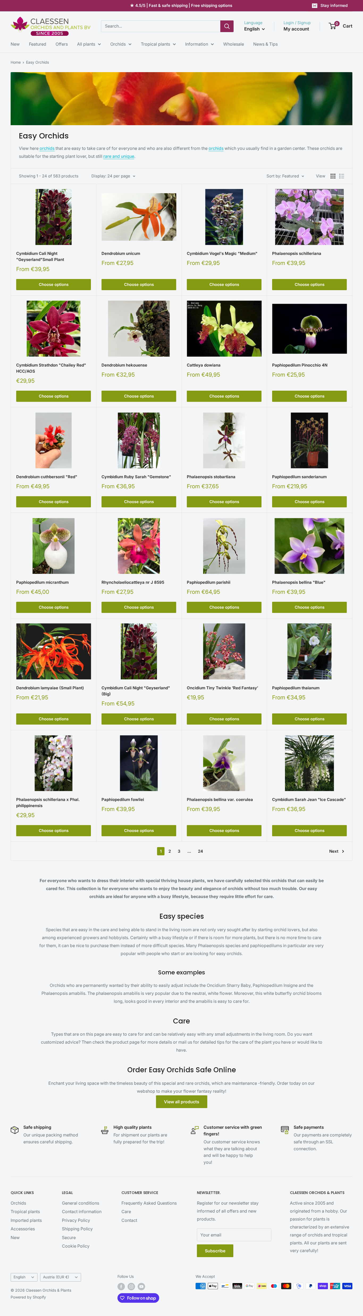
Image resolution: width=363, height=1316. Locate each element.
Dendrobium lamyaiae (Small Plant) (50, 687)
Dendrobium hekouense (124, 365)
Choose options (54, 284)
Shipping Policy (77, 1228)
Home (16, 62)
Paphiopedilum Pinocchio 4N (299, 365)
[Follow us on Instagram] (131, 1286)
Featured (37, 44)
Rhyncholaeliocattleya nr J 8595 (133, 582)
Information (196, 44)
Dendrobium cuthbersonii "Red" (46, 476)
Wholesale (233, 44)
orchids (47, 148)
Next (333, 851)
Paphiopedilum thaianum (295, 687)
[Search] (227, 26)
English (20, 1277)
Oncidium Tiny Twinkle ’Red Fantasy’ (222, 687)
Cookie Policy (76, 1246)
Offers (62, 44)
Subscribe (215, 1250)
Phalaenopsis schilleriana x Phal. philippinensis (48, 802)
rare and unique (118, 156)
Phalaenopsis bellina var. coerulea (220, 799)
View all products (181, 1101)
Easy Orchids (37, 62)
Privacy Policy (76, 1220)
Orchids (118, 44)
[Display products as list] (341, 176)
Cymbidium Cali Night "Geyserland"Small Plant (40, 256)
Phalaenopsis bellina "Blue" (299, 582)
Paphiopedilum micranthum (42, 582)
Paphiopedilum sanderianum (299, 476)
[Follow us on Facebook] (121, 1286)
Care (126, 1211)
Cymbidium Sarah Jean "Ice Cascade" (309, 799)
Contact (129, 1220)
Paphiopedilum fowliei (123, 799)
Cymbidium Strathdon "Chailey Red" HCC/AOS (51, 368)
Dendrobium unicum (121, 253)
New (15, 44)
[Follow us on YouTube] (141, 1286)
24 (200, 851)
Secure (69, 1237)
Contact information (82, 1211)
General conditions (80, 1203)
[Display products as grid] (333, 176)
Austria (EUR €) (56, 1277)
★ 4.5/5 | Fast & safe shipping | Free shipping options (181, 5)
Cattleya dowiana (204, 365)
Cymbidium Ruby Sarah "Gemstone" (136, 476)
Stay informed (334, 5)
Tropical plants (155, 44)
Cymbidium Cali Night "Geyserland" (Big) (136, 690)
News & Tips (265, 44)
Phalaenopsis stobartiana (211, 476)
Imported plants (26, 1220)
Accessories (23, 1228)
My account (296, 29)
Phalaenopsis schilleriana (296, 253)
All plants (86, 44)
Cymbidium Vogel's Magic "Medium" (222, 253)
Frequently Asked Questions (149, 1203)
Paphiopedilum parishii (208, 582)
